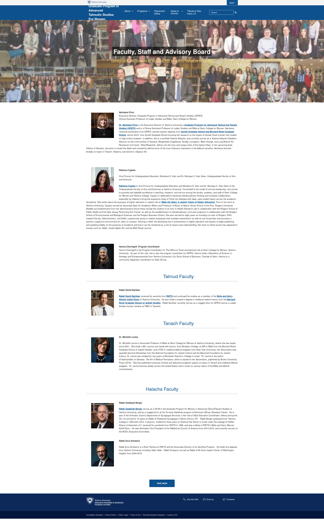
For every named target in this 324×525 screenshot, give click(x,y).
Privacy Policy (110, 515)
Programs (142, 11)
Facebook (231, 499)
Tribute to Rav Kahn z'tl (194, 12)
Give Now (162, 483)
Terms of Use (135, 515)
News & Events (175, 12)
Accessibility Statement (94, 515)
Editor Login (123, 515)
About (127, 11)
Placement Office (159, 12)
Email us (210, 499)
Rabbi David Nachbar (129, 296)
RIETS (169, 296)
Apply (231, 2)
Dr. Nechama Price (128, 124)
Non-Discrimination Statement (154, 515)
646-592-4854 (192, 499)
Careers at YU (172, 515)
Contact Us (162, 72)
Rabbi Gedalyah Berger (130, 408)
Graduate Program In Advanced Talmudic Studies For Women (104, 12)
